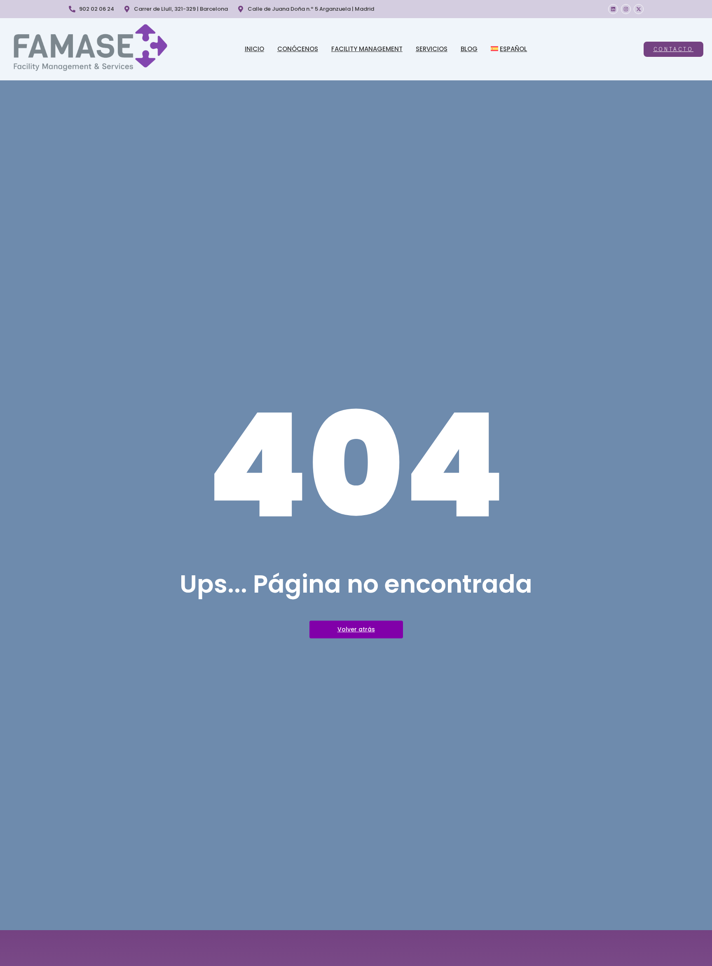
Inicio (254, 49)
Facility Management (367, 49)
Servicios (431, 49)
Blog (469, 49)
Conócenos (297, 49)
